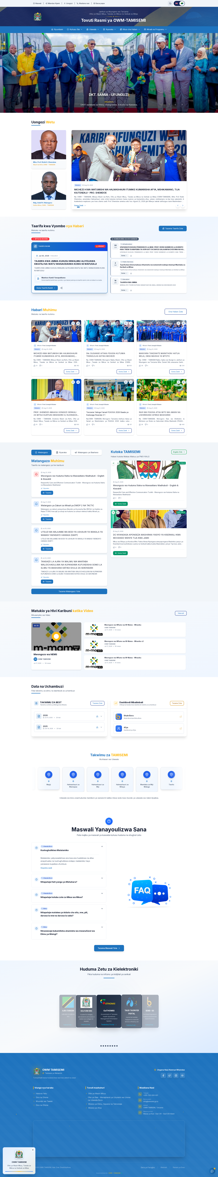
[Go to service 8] (117, 1043)
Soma (123, 253)
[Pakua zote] (97, 713)
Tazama (48, 490)
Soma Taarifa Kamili (45, 285)
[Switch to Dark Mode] (170, 3)
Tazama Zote (97, 700)
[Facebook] (163, 1072)
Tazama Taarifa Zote (174, 226)
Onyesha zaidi (46, 865)
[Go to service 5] (110, 1043)
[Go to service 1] (101, 1043)
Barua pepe (100, 3)
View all (181, 610)
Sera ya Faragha (148, 1165)
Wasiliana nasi (84, 3)
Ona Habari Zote (175, 309)
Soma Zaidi (76, 202)
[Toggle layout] (32, 1148)
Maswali (38, 3)
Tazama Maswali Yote (107, 945)
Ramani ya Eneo (179, 1165)
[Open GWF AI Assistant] (212, 1171)
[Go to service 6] (112, 1043)
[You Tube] (182, 1072)
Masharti (164, 1165)
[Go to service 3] (105, 1043)
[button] (68, 854)
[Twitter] (169, 1072)
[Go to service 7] (114, 1043)
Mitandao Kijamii (54, 3)
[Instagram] (175, 1072)
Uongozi (69, 3)
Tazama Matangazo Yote (69, 589)
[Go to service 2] (103, 1043)
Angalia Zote (177, 449)
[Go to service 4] (108, 1043)
